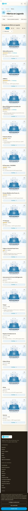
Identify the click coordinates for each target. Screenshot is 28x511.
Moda (3, 453)
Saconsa (5, 415)
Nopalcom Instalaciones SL (9, 333)
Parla (3, 485)
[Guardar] (24, 36)
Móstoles (4, 473)
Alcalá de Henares (6, 467)
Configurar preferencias (14, 502)
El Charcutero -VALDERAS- (9, 165)
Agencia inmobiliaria (6, 459)
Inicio (3, 8)
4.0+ (19, 28)
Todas (4, 19)
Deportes (4, 447)
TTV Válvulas (6, 221)
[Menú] (25, 3)
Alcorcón (4, 469)
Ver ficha (13, 58)
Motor (3, 455)
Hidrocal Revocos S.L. (8, 51)
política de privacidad (9, 499)
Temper (4, 305)
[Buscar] (21, 3)
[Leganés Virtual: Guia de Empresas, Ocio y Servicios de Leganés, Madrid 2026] (5, 4)
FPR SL (4, 387)
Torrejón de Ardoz (5, 481)
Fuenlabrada (4, 465)
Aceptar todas (14, 508)
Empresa (7, 8)
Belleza (3, 449)
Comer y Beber (5, 451)
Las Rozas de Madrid (6, 479)
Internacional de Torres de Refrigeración (12, 277)
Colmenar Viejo (5, 477)
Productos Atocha (7, 136)
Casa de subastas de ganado (13, 19)
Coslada (3, 487)
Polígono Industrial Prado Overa (10, 248)
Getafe (3, 471)
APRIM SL (5, 78)
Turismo (3, 457)
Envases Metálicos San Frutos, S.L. (11, 193)
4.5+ (13, 28)
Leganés (3, 475)
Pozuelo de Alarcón (6, 483)
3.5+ (24, 28)
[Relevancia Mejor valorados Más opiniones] (7, 31)
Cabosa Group (6, 361)
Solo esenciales (14, 505)
